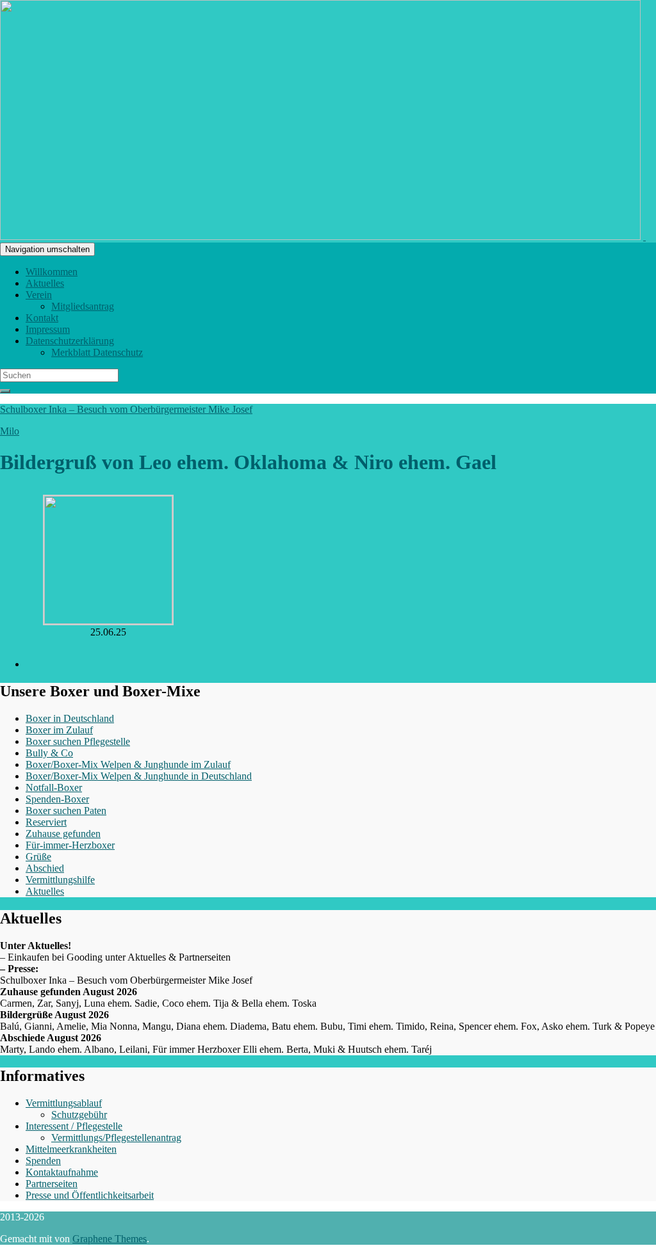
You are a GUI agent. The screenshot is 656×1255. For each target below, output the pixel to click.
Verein (39, 294)
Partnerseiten (52, 1183)
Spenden (43, 1160)
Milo (9, 431)
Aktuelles (45, 283)
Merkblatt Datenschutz (97, 352)
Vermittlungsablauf (64, 1103)
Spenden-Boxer (57, 799)
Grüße (38, 856)
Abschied (45, 868)
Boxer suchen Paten (66, 810)
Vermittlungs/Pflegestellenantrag (116, 1137)
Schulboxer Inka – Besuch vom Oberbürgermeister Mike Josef (126, 409)
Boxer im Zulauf (59, 729)
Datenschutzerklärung (70, 340)
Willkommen (52, 271)
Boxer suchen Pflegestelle (78, 741)
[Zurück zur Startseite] (644, 236)
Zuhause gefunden (63, 833)
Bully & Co (49, 752)
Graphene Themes (109, 1238)
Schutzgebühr (79, 1114)
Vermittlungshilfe (60, 879)
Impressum (48, 329)
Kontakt (42, 317)
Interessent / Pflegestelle (74, 1126)
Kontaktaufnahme (62, 1172)
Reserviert (46, 822)
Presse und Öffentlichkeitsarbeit (90, 1195)
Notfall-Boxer (54, 787)
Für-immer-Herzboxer (70, 845)
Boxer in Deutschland (70, 718)
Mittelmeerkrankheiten (71, 1149)
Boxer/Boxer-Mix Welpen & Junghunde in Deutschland (139, 776)
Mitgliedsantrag (82, 306)
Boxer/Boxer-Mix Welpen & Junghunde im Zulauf (128, 764)
